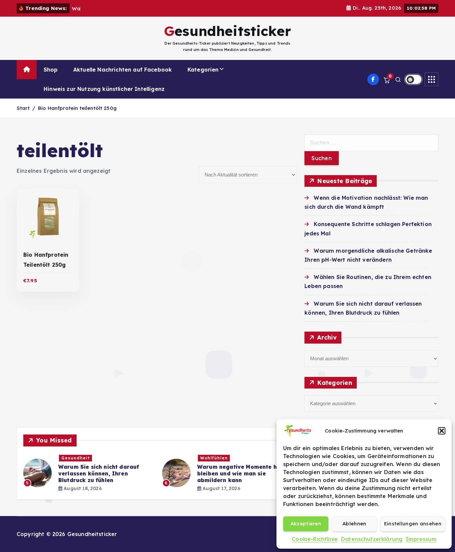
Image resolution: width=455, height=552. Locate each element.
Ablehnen (354, 523)
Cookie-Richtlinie (315, 539)
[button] (441, 430)
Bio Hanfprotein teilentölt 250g (77, 108)
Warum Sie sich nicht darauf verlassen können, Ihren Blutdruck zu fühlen (98, 473)
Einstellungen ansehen (412, 523)
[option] (88, 473)
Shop (51, 69)
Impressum (421, 539)
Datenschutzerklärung (371, 539)
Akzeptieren (305, 523)
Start (23, 108)
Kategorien (203, 69)
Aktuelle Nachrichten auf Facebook (122, 69)
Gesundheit (75, 457)
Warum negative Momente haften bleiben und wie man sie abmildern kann (244, 473)
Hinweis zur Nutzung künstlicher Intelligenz (104, 89)
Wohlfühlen (214, 457)
